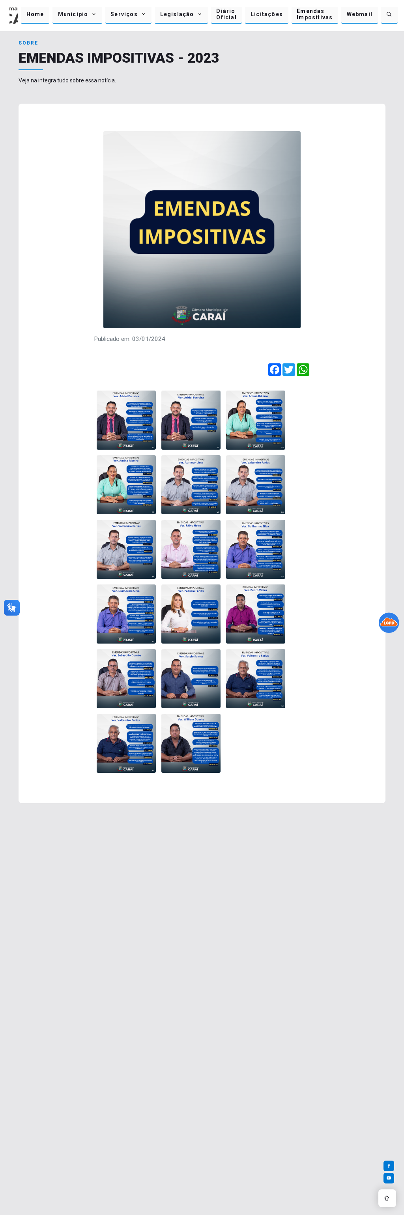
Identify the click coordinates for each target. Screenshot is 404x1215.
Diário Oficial (226, 14)
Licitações (267, 14)
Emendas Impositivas (315, 14)
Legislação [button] (177, 14)
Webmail (359, 14)
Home (35, 14)
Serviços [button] (124, 14)
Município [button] (73, 14)
